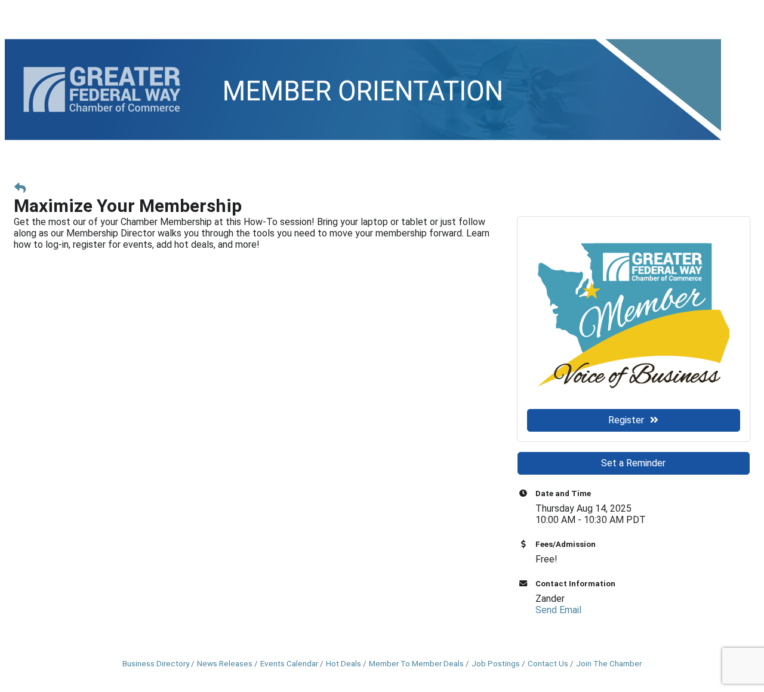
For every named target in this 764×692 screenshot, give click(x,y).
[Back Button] (20, 188)
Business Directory (155, 663)
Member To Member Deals (416, 663)
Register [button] (626, 420)
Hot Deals (343, 663)
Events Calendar (289, 663)
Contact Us (548, 663)
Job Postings (496, 663)
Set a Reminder (633, 463)
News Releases (224, 663)
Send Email (558, 610)
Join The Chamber (609, 663)
